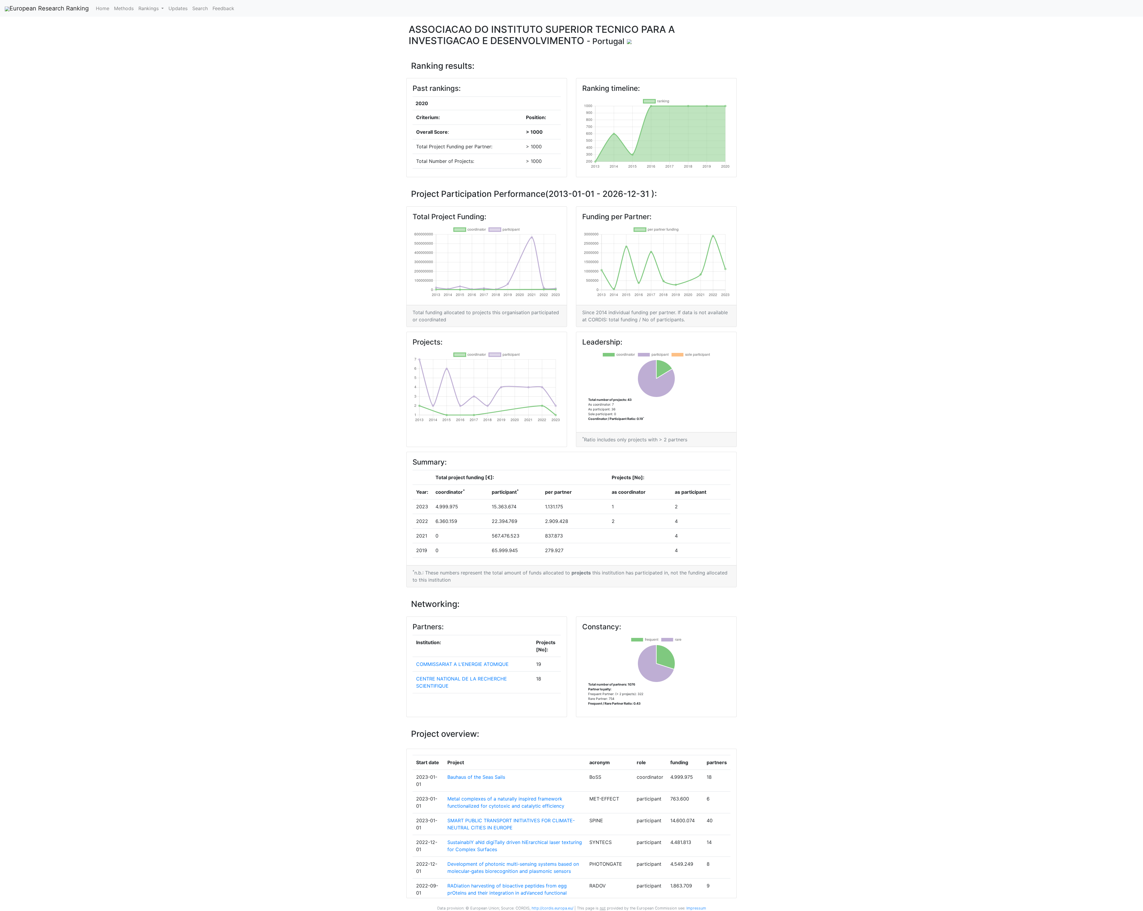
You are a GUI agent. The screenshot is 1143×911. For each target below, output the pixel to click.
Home (102, 8)
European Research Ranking (49, 8)
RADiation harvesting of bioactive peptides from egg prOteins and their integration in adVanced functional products (507, 893)
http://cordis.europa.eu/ (552, 908)
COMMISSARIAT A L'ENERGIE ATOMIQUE (462, 664)
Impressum (695, 908)
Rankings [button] (149, 8)
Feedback (223, 8)
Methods (124, 8)
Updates (178, 8)
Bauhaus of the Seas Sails (476, 777)
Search (200, 8)
